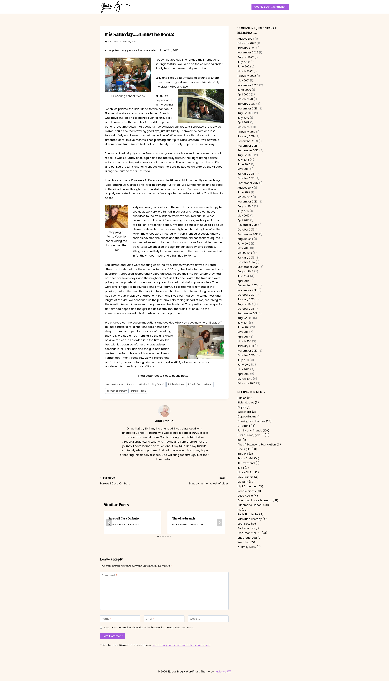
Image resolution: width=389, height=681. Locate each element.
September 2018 (248, 150)
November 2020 (248, 85)
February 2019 (246, 132)
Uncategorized (247, 538)
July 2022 (244, 62)
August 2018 (245, 155)
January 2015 (246, 257)
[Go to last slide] (109, 522)
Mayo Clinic (245, 472)
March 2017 (245, 197)
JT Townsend (246, 463)
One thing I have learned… (255, 500)
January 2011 (246, 346)
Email (150, 619)
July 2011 (243, 323)
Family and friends (250, 430)
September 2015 (248, 234)
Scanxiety (244, 524)
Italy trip (243, 454)
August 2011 (245, 318)
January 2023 (246, 48)
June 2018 (244, 164)
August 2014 (245, 271)
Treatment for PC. (249, 533)
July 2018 (243, 160)
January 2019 (246, 136)
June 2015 (244, 243)
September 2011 (248, 313)
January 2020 (246, 104)
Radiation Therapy (250, 519)
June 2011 (243, 327)
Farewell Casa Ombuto (115, 481)
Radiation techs (248, 514)
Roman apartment (116, 390)
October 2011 (246, 309)
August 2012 (245, 304)
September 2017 (248, 183)
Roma (208, 384)
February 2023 (247, 43)
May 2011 (243, 332)
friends (131, 384)
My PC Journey (247, 486)
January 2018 (246, 174)
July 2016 (243, 211)
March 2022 (245, 71)
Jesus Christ (245, 458)
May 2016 (243, 215)
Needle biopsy (247, 491)
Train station (138, 390)
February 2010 (246, 383)
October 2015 (246, 229)
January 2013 (246, 299)
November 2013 (248, 290)
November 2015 (247, 225)
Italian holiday (176, 384)
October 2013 (246, 295)
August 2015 (245, 239)
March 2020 (245, 99)
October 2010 (246, 355)
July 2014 (243, 276)
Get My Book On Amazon (270, 7)
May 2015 (243, 248)
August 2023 (246, 38)
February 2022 (247, 76)
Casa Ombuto (114, 384)
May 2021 (243, 80)
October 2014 (246, 262)
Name (107, 619)
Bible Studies (246, 402)
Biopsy (242, 407)
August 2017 (245, 188)
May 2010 (243, 369)
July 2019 (243, 118)
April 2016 (243, 220)
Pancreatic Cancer (250, 505)
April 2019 (243, 122)
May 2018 (243, 169)
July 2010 (243, 360)
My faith (243, 482)
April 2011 (243, 337)
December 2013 (248, 285)
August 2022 (246, 57)
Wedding (244, 542)
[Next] (219, 522)
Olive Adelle (245, 496)
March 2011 (244, 341)
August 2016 (245, 206)
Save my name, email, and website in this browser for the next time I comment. (148, 627)
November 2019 (248, 108)
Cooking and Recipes (251, 421)
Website (195, 619)
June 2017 (244, 192)
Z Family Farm (247, 547)
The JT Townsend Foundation (257, 444)
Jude (241, 468)
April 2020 (244, 94)
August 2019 (245, 113)
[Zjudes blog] (115, 7)
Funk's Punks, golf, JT (251, 435)
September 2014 (248, 267)
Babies (242, 398)
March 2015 (245, 253)
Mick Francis (245, 477)
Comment (109, 575)
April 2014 (244, 281)
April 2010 (243, 374)
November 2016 (248, 201)
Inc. (240, 440)
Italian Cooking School (151, 384)
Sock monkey (246, 528)
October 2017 (246, 178)
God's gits (244, 449)
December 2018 (248, 141)
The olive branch (183, 518)
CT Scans (244, 426)
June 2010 (244, 364)
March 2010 (245, 378)
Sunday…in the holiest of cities (208, 481)
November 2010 (248, 350)
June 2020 (244, 90)
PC (239, 510)
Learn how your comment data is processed (181, 645)
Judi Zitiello (113, 41)
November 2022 (248, 52)
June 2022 (244, 66)
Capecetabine (247, 416)
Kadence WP (223, 671)
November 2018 (248, 146)
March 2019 (245, 127)
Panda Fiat (194, 384)
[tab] (158, 536)
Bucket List (244, 412)
